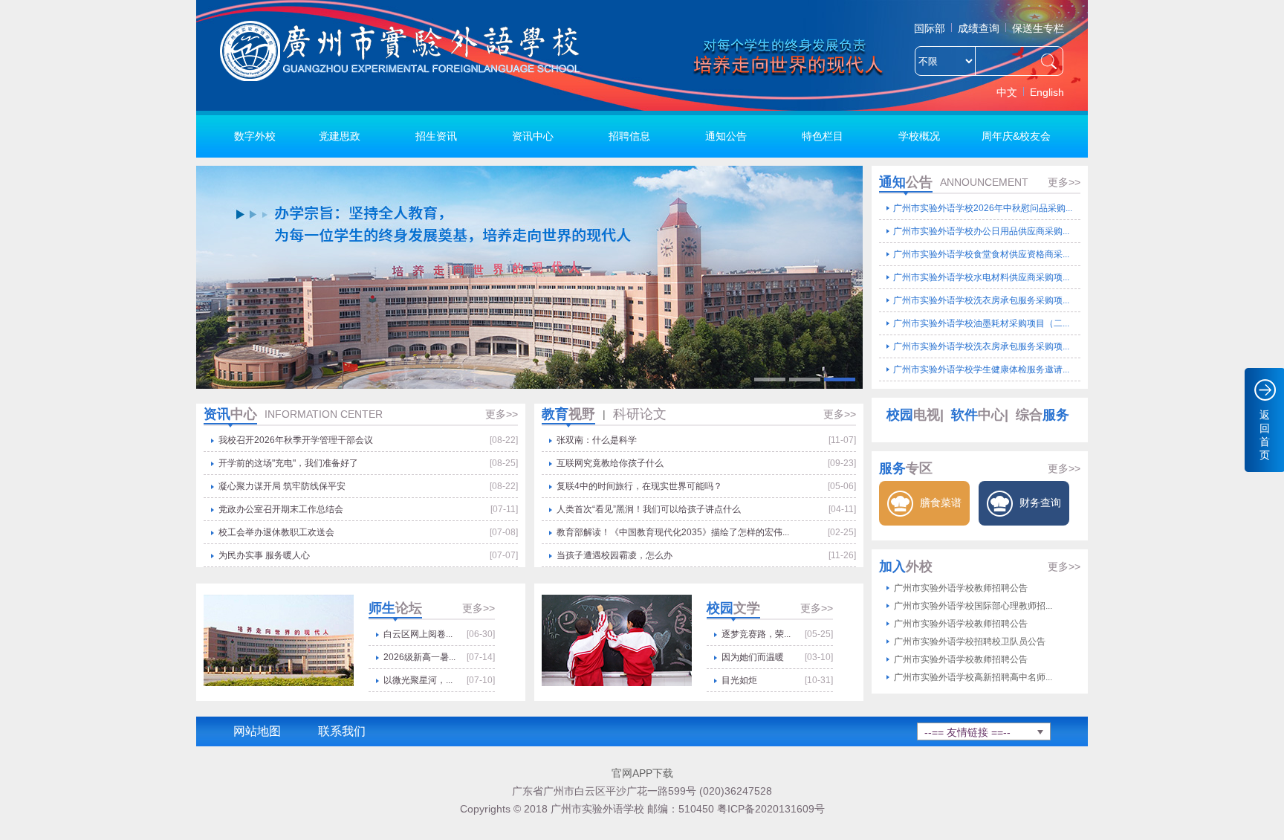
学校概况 (919, 136)
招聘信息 (629, 136)
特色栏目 (822, 136)
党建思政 (339, 136)
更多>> (1064, 182)
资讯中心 (533, 136)
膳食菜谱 (939, 502)
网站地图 (257, 731)
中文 (1006, 92)
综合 (1042, 414)
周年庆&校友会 (1016, 136)
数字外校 (255, 136)
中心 (978, 414)
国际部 (929, 28)
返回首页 (1264, 435)
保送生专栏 (1038, 28)
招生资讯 (436, 136)
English (1047, 92)
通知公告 (726, 136)
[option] (529, 277)
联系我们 (342, 731)
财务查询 (1038, 502)
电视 (913, 414)
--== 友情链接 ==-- (967, 732)
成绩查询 (978, 28)
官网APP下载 (642, 773)
